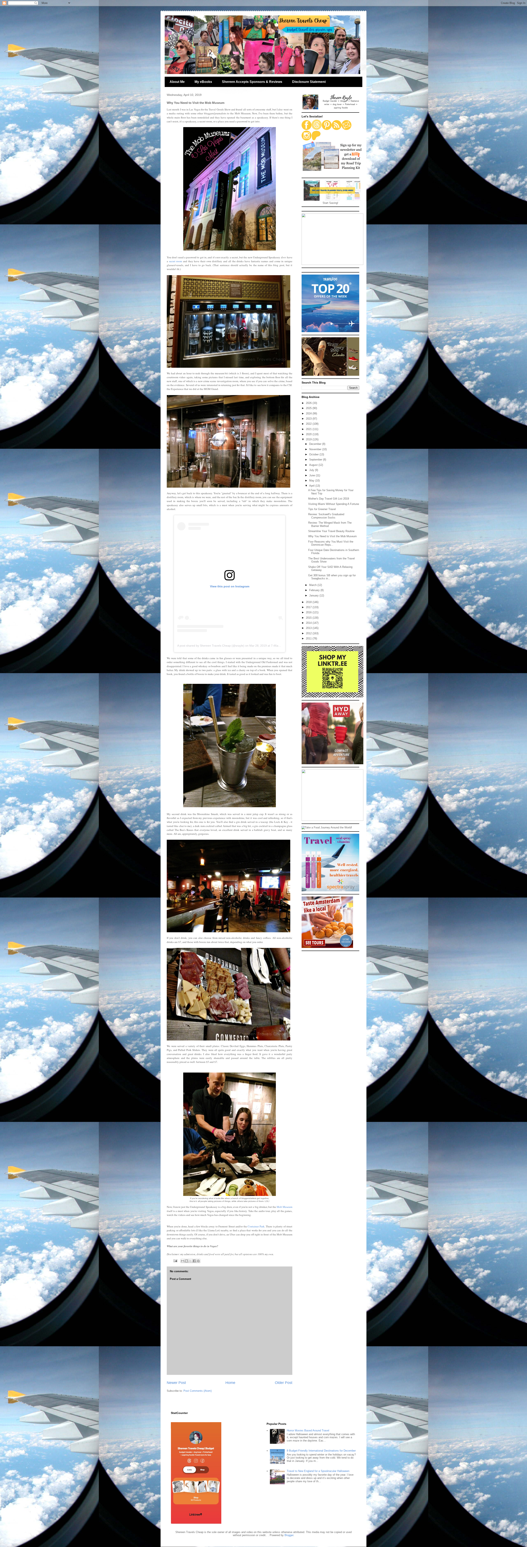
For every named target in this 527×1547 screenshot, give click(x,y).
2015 (309, 617)
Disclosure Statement (309, 81)
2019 (309, 439)
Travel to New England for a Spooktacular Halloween (318, 1471)
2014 (309, 622)
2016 (309, 612)
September (316, 459)
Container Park (256, 1226)
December (315, 443)
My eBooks (203, 81)
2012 (309, 633)
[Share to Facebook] (194, 1261)
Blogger (288, 1535)
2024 (309, 413)
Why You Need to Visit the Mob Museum (332, 536)
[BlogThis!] (186, 1261)
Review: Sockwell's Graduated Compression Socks (326, 516)
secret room (175, 261)
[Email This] (183, 1261)
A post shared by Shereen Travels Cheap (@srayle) (210, 645)
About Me (177, 81)
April (312, 485)
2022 (309, 423)
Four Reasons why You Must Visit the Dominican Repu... (330, 543)
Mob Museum (284, 1207)
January (314, 595)
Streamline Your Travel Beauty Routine (331, 531)
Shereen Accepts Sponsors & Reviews (252, 81)
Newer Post (176, 1383)
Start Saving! (330, 202)
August (313, 464)
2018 (309, 602)
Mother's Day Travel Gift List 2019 (328, 498)
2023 (309, 418)
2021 (309, 429)
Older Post (283, 1383)
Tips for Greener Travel (322, 509)
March (313, 585)
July (312, 470)
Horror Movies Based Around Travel (308, 1430)
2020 (309, 434)
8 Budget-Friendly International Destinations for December (321, 1450)
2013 (309, 628)
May (312, 480)
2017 (309, 607)
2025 (309, 408)
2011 (309, 638)
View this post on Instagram (229, 586)
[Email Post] (175, 1260)
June (312, 475)
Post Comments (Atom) (197, 1390)
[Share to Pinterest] (198, 1261)
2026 (309, 403)
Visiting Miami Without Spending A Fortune (333, 504)
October (314, 454)
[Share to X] (190, 1261)
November (315, 449)
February (315, 590)
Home (230, 1383)
